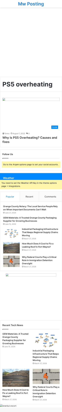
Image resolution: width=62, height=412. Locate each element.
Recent (29, 196)
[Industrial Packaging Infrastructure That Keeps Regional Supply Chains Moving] (11, 233)
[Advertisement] (31, 43)
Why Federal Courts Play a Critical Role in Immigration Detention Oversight (39, 260)
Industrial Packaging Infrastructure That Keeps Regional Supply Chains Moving (40, 232)
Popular (10, 196)
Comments (50, 196)
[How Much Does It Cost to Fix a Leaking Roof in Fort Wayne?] (11, 247)
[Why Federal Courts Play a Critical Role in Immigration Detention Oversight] (11, 261)
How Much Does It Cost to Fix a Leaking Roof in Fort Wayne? (15, 393)
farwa (7, 133)
